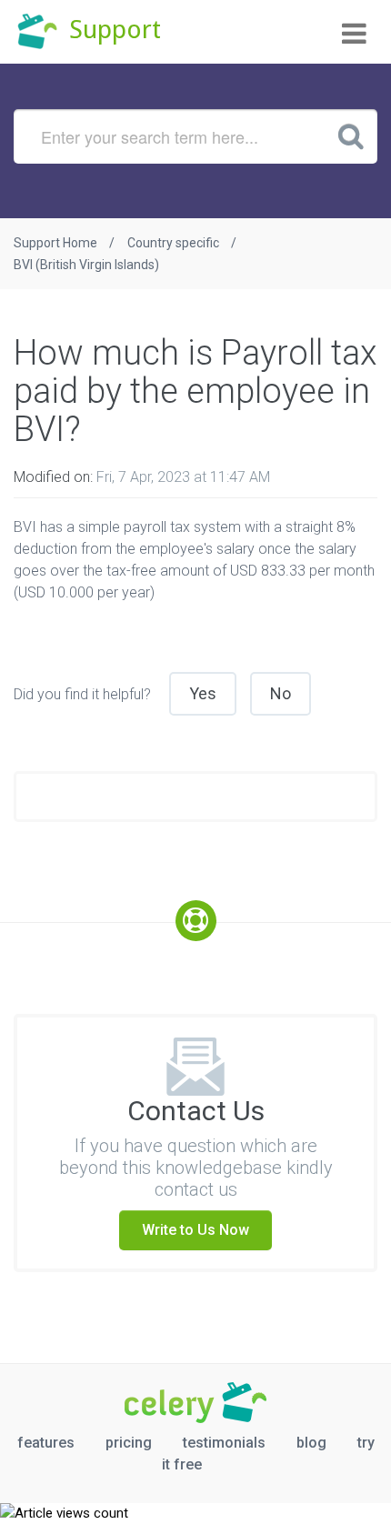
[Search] (351, 135)
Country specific (173, 243)
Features (46, 1442)
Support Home (55, 243)
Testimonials (224, 1442)
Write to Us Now (195, 1229)
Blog (311, 1442)
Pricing (128, 1442)
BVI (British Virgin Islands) (86, 264)
